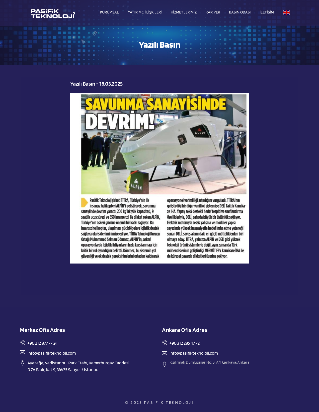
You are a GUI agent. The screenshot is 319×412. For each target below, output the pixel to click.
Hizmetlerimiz (184, 12)
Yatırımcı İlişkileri (145, 12)
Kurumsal (109, 12)
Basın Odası (240, 12)
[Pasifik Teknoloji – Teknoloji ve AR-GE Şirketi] (53, 13)
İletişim (267, 12)
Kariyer (213, 12)
